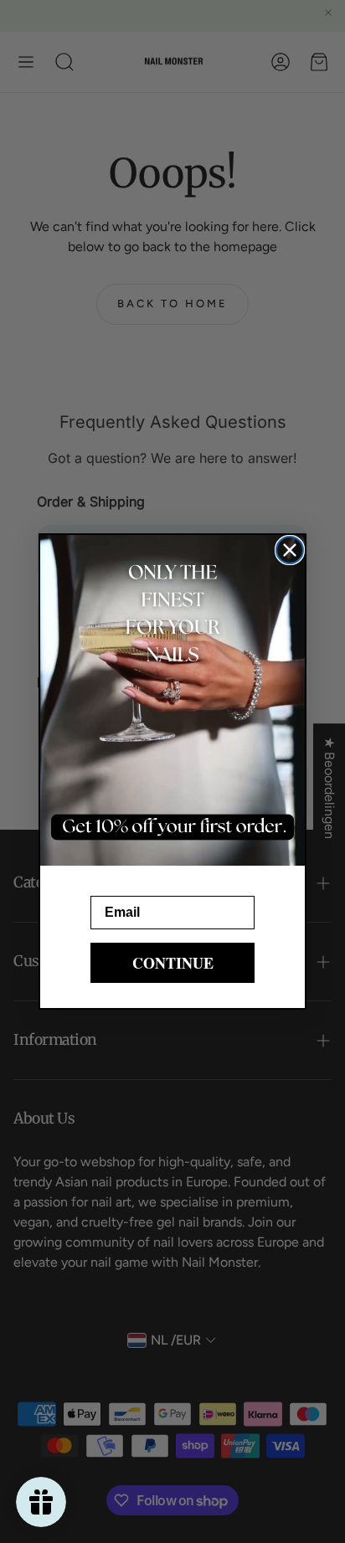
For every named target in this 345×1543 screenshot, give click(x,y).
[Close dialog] (289, 550)
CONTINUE (173, 963)
